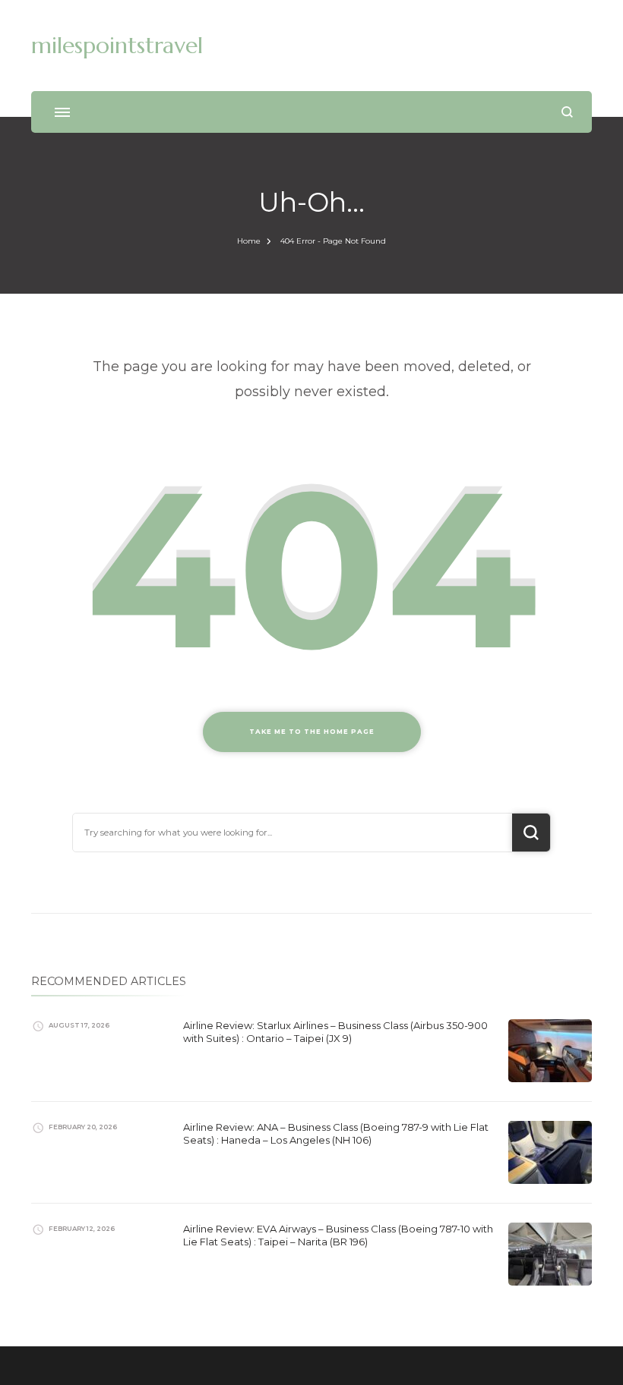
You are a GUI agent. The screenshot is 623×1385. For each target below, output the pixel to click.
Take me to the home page (312, 731)
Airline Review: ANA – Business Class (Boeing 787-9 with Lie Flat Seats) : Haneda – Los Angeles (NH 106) (336, 1133)
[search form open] (567, 112)
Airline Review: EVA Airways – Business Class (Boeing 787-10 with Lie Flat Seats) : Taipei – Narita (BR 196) (338, 1235)
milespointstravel (117, 45)
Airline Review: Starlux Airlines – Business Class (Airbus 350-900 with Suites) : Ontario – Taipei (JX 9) (335, 1031)
